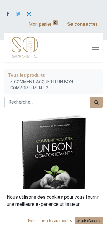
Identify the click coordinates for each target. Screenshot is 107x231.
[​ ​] (7, 10)
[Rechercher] (96, 102)
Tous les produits (26, 75)
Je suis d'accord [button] (88, 220)
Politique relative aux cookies (50, 220)
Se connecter (82, 24)
